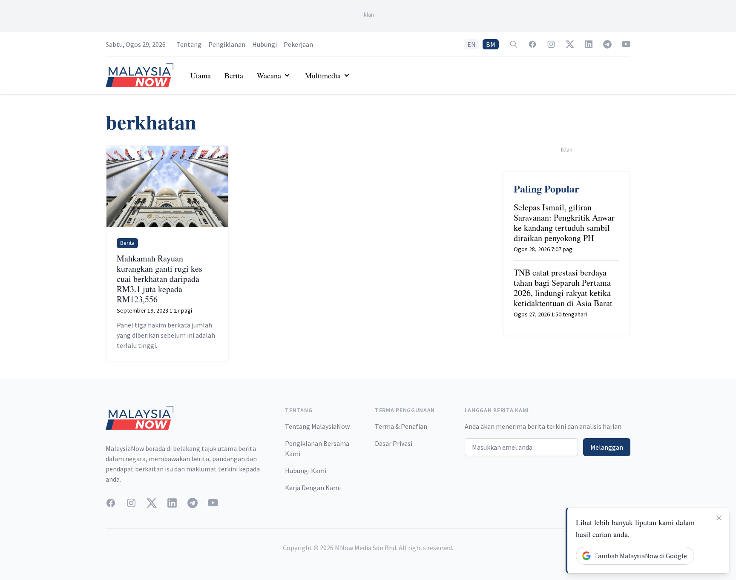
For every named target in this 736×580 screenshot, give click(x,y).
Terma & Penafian (401, 426)
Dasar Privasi (393, 443)
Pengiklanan (226, 44)
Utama (200, 75)
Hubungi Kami (305, 470)
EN (471, 44)
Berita (233, 75)
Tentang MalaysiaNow (317, 426)
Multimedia (323, 75)
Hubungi (264, 44)
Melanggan (606, 447)
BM (490, 44)
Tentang (188, 44)
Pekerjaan (298, 44)
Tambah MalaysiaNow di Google (640, 555)
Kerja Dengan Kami (313, 487)
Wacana (269, 75)
